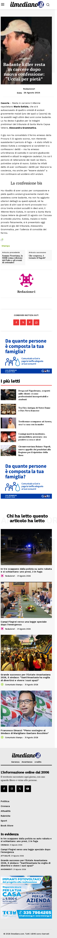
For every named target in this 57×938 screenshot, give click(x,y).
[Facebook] (16, 322)
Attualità (5, 856)
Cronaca (24, 59)
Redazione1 (29, 89)
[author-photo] (3, 575)
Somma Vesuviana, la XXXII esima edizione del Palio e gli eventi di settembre (12, 259)
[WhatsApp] (36, 322)
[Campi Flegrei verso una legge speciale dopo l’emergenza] (26, 600)
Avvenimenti (6, 869)
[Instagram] (12, 788)
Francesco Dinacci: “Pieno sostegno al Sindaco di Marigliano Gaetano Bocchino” (25, 732)
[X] (23, 322)
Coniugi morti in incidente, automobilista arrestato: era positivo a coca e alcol (32, 436)
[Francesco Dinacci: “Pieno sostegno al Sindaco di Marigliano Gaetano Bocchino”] (26, 709)
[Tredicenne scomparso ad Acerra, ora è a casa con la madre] (8, 423)
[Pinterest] (30, 322)
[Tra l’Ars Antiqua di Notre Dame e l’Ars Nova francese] (8, 409)
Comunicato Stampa (13, 685)
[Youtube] (28, 788)
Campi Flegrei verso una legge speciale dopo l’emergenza (24, 623)
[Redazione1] (26, 280)
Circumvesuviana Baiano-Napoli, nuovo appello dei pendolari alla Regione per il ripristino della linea (34, 451)
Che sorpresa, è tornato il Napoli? (37, 257)
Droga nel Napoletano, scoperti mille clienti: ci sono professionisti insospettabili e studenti (34, 395)
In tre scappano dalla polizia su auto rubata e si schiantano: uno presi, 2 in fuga (26, 570)
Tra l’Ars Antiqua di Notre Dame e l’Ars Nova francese (34, 409)
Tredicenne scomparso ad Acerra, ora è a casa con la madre (35, 423)
